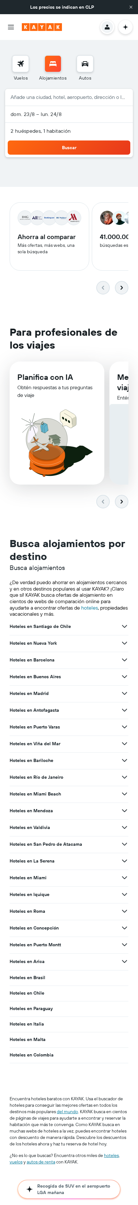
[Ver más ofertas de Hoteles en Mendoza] (124, 811)
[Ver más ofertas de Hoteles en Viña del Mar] (124, 743)
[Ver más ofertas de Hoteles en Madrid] (124, 693)
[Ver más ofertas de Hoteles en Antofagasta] (124, 710)
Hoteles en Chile (27, 993)
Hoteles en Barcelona (32, 660)
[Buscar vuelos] (20, 63)
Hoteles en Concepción (34, 928)
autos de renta (41, 1162)
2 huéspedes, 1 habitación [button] (41, 131)
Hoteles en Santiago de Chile (40, 626)
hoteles (89, 607)
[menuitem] (20, 68)
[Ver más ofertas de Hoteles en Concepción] (124, 928)
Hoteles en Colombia (32, 1055)
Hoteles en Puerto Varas (35, 727)
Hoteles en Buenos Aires (35, 677)
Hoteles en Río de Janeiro (36, 777)
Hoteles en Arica (27, 961)
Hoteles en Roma (27, 911)
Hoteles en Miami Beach (35, 794)
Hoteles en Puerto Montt (35, 945)
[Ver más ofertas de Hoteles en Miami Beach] (124, 794)
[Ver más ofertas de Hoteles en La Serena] (124, 861)
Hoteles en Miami (28, 878)
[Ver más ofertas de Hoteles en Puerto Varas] (124, 727)
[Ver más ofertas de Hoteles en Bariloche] (124, 760)
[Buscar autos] (85, 63)
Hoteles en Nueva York (33, 643)
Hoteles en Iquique (29, 894)
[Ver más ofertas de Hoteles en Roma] (124, 911)
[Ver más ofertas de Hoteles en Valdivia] (124, 827)
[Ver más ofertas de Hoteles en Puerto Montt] (124, 945)
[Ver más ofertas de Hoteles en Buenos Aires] (124, 676)
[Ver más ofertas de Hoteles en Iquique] (124, 894)
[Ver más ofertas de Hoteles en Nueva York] (124, 643)
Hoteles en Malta (28, 1039)
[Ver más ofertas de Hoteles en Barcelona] (124, 660)
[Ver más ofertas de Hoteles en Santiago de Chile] (124, 626)
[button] (131, 7)
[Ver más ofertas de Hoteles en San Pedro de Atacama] (124, 844)
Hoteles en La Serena (32, 861)
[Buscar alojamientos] (53, 63)
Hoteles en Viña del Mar (35, 744)
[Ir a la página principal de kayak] (42, 27)
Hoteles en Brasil (27, 977)
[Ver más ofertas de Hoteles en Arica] (124, 961)
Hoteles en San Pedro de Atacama (46, 844)
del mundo (67, 1111)
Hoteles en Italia (27, 1024)
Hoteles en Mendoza (31, 811)
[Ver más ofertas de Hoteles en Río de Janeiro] (124, 777)
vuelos (16, 1162)
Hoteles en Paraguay (31, 1008)
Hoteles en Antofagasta (34, 710)
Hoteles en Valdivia (30, 827)
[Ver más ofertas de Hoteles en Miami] (124, 878)
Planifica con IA (45, 377)
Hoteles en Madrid (29, 693)
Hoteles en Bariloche (31, 760)
